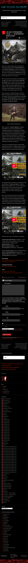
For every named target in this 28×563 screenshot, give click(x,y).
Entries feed (5, 389)
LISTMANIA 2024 (6, 438)
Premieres (9, 37)
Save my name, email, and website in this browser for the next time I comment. (14, 325)
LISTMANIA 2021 (6, 433)
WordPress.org (6, 392)
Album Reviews (6, 400)
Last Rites (5, 533)
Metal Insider (5, 536)
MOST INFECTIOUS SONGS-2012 (9, 451)
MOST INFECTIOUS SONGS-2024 (9, 470)
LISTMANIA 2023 (6, 437)
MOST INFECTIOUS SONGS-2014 (9, 454)
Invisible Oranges (6, 530)
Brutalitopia (5, 518)
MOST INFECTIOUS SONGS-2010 (9, 448)
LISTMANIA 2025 (6, 440)
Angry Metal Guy (6, 514)
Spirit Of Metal (6, 541)
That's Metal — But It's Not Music (9, 493)
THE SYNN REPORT (7, 497)
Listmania (5, 417)
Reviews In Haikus (6, 483)
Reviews (4, 481)
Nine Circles (5, 538)
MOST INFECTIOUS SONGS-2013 (9, 453)
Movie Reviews (6, 473)
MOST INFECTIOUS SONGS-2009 (9, 446)
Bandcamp (5, 515)
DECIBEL (5, 523)
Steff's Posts (5, 491)
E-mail (7, 312)
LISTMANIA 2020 (6, 432)
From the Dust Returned (7, 526)
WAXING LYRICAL (6, 500)
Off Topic (4, 475)
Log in (4, 388)
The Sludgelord (6, 544)
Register (4, 386)
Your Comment (7, 283)
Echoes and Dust (6, 525)
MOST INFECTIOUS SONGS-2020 (9, 464)
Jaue (25, 277)
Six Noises (5, 539)
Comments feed (6, 391)
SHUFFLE (5, 489)
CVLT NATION (6, 520)
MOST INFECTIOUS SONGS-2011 (9, 449)
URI (7, 318)
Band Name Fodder (7, 402)
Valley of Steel (6, 550)
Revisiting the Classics (7, 485)
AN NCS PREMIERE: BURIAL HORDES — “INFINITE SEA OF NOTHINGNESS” (6, 24)
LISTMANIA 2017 (6, 427)
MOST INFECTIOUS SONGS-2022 (9, 467)
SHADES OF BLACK (7, 486)
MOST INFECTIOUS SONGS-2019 (9, 462)
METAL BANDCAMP (7, 534)
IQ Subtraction (6, 416)
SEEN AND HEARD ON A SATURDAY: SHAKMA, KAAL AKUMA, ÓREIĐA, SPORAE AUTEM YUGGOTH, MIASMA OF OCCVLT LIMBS (20, 24)
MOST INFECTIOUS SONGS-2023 (9, 469)
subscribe (17, 330)
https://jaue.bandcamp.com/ (8, 271)
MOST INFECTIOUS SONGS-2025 (9, 472)
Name (7, 306)
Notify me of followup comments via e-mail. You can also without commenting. (12, 330)
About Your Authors (6, 398)
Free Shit (5, 413)
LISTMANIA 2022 (6, 435)
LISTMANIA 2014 (6, 422)
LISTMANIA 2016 (6, 425)
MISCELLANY (6, 443)
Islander (8, 277)
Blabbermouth (6, 517)
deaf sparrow (5, 522)
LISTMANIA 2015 (6, 424)
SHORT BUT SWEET (7, 488)
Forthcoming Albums (7, 411)
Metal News (5, 441)
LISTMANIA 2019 (6, 430)
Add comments (22, 37)
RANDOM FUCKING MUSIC (8, 480)
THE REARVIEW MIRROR (8, 496)
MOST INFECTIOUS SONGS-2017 (9, 459)
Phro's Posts (5, 477)
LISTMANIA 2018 (6, 429)
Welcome (5, 502)
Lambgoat (5, 531)
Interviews (5, 414)
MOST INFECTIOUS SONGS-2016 (9, 457)
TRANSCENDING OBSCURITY (9, 547)
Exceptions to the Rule (7, 408)
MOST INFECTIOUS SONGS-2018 (9, 461)
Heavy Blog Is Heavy (7, 528)
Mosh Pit (4, 445)
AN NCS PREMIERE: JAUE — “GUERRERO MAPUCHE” (15, 34)
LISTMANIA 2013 (6, 421)
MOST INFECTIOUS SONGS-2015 (9, 456)
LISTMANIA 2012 (6, 419)
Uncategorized (6, 499)
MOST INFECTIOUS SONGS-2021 (9, 465)
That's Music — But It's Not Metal (9, 494)
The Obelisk (5, 542)
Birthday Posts (6, 403)
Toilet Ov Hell (5, 546)
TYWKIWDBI (5, 549)
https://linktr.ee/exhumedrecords (9, 266)
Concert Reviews (6, 406)
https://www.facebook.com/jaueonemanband (12, 272)
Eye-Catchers (5, 410)
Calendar (5, 405)
